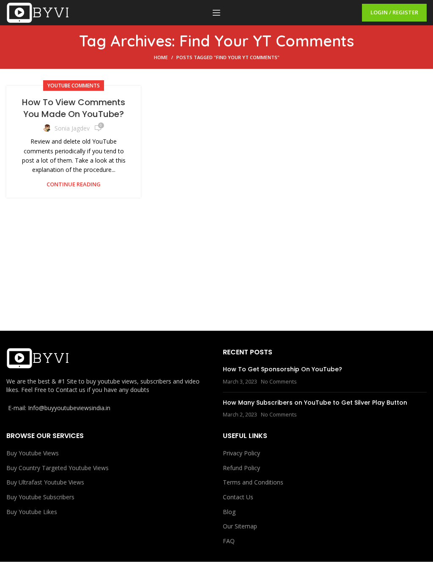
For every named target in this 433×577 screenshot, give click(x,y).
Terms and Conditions (253, 482)
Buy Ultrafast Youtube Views (45, 482)
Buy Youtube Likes (31, 512)
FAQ (229, 541)
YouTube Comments (73, 85)
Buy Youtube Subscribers (40, 497)
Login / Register (394, 12)
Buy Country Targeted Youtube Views (57, 468)
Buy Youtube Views (32, 453)
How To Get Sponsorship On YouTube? (282, 369)
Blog (229, 512)
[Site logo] (38, 12)
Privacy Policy (241, 453)
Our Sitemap (240, 526)
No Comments (279, 381)
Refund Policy (241, 468)
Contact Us (238, 497)
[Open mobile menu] (216, 12)
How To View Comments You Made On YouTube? (73, 108)
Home (161, 57)
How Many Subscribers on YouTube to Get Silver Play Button (315, 402)
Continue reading (74, 184)
